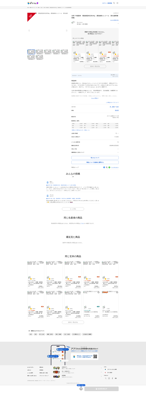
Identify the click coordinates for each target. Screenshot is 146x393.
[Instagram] (109, 378)
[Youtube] (115, 378)
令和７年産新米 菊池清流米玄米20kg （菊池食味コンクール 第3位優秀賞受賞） (58, 7)
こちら (82, 223)
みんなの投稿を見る (114, 20)
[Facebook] (112, 378)
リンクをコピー (115, 167)
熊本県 (117, 110)
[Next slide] (66, 30)
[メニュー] (117, 3)
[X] (105, 378)
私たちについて (95, 157)
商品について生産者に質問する (95, 162)
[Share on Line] (109, 167)
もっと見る (73, 209)
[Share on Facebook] (104, 167)
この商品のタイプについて (112, 102)
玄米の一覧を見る (95, 66)
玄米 (41, 7)
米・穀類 (37, 7)
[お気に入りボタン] (84, 42)
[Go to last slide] (29, 30)
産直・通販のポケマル (31, 7)
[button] (95, 23)
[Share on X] (107, 167)
